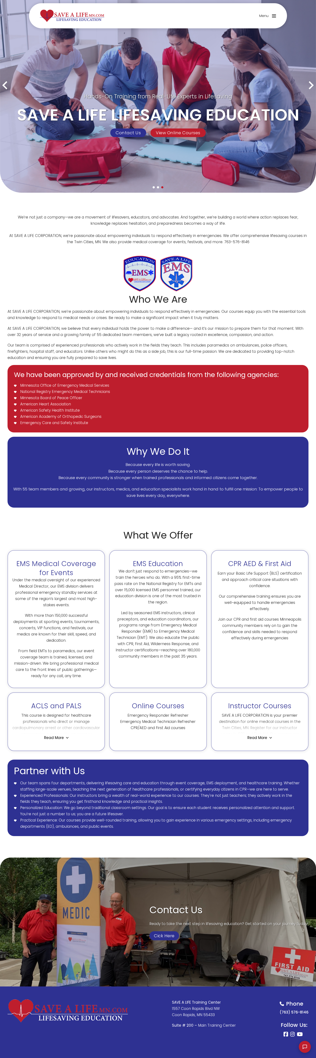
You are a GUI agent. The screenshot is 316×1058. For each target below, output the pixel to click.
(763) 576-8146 (294, 1012)
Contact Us (128, 133)
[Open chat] (305, 1047)
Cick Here (164, 936)
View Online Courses (178, 133)
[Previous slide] (5, 85)
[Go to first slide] (310, 85)
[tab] (154, 187)
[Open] (274, 16)
